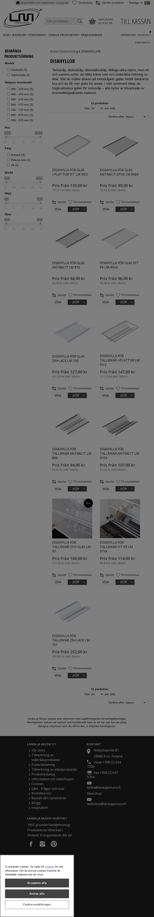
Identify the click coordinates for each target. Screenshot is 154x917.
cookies (49, 866)
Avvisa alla (36, 893)
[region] (37, 886)
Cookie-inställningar (37, 904)
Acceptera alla (37, 882)
